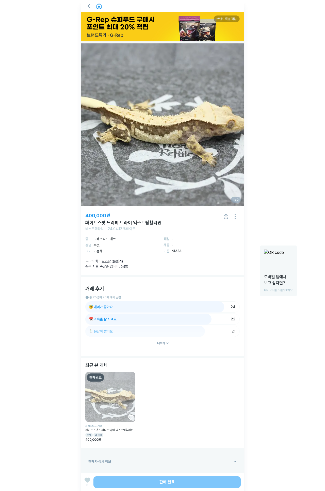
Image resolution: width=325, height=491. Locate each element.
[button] (88, 6)
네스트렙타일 (94, 229)
